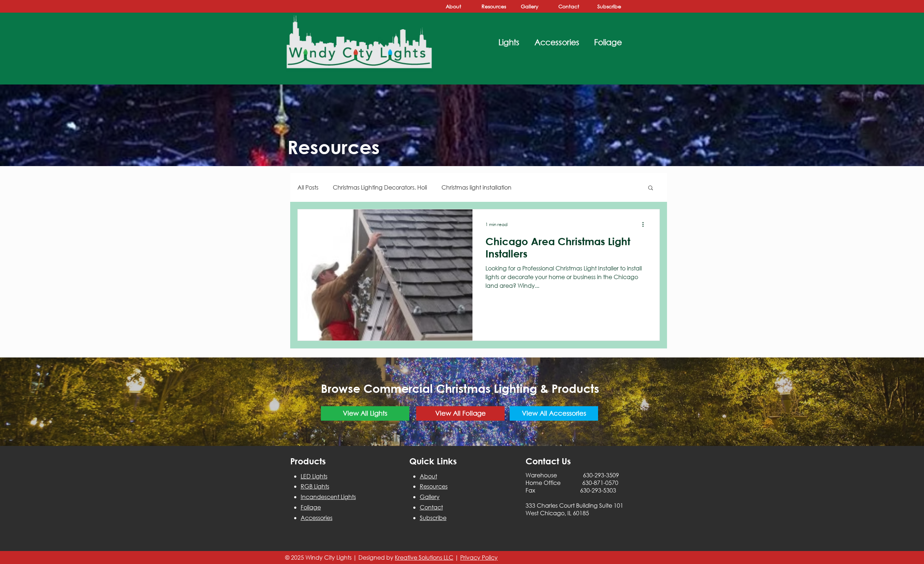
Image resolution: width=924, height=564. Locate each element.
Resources (434, 486)
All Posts (307, 187)
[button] (650, 188)
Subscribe (433, 517)
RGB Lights (315, 486)
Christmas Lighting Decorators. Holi (380, 187)
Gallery (430, 496)
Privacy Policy (479, 557)
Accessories (316, 517)
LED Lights (314, 476)
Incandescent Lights (328, 496)
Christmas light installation (476, 187)
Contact (431, 507)
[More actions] (645, 224)
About (428, 476)
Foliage (311, 507)
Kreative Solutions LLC (424, 557)
